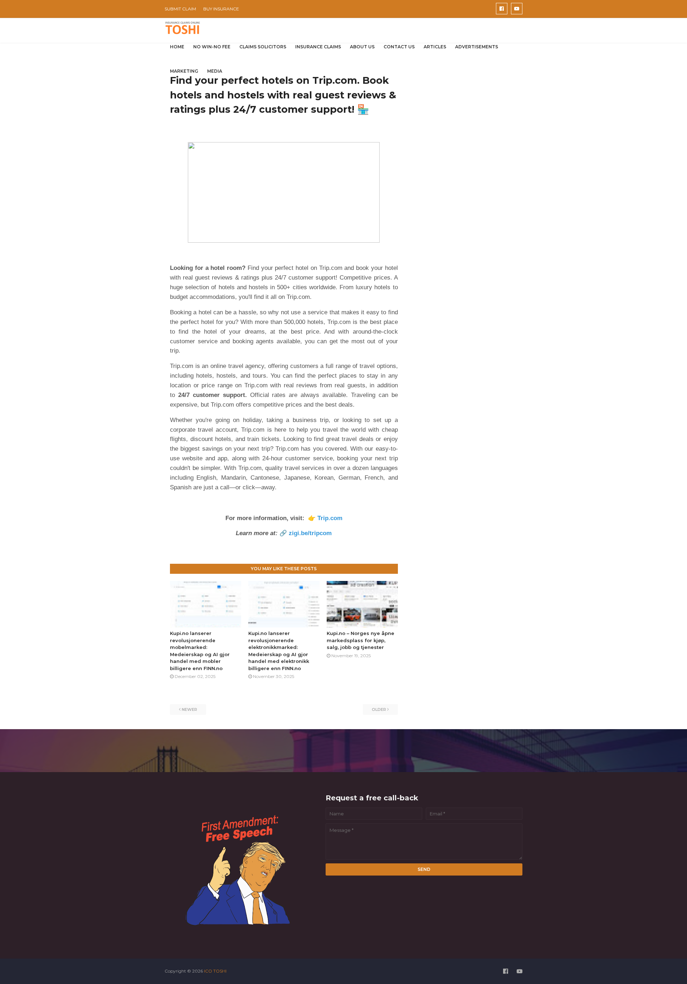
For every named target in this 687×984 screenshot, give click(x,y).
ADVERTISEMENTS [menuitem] (476, 46)
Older (379, 709)
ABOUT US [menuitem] (362, 46)
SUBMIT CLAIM (180, 8)
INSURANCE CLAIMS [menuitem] (318, 46)
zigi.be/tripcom (310, 533)
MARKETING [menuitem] (184, 71)
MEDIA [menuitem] (214, 71)
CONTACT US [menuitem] (399, 46)
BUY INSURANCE (221, 8)
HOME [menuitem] (177, 46)
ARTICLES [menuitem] (435, 46)
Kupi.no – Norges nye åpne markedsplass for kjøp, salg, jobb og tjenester (360, 640)
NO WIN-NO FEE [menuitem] (211, 46)
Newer (189, 709)
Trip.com (329, 518)
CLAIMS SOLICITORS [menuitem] (262, 46)
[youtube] (516, 8)
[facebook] (501, 8)
